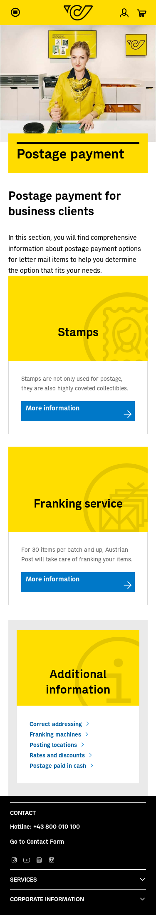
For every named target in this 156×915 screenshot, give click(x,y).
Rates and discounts (57, 755)
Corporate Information (47, 899)
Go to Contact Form (37, 841)
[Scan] (142, 35)
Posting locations (53, 744)
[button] (15, 12)
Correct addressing (56, 723)
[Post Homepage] (78, 12)
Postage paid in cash (58, 765)
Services (23, 879)
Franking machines (55, 734)
